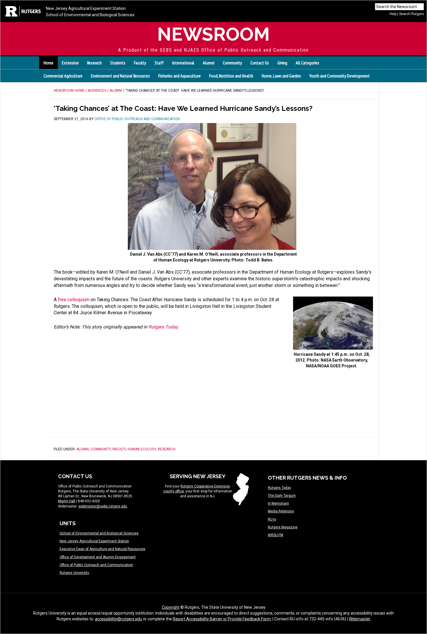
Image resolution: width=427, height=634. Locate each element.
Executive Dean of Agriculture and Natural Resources (102, 549)
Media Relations (281, 511)
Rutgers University (74, 573)
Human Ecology (142, 449)
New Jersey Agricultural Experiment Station (86, 8)
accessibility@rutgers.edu (118, 619)
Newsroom (213, 34)
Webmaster (359, 619)
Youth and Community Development (339, 76)
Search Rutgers (411, 14)
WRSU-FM (275, 535)
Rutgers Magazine (282, 527)
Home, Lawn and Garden (281, 76)
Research (166, 449)
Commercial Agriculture (63, 76)
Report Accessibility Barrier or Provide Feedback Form (222, 619)
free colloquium (73, 299)
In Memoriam (278, 503)
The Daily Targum (282, 496)
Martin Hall (66, 501)
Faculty (119, 449)
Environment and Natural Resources (120, 76)
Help (393, 14)
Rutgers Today (163, 327)
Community (101, 449)
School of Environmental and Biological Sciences (90, 14)
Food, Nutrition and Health (231, 76)
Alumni (82, 449)
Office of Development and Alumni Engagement (98, 557)
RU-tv (272, 519)
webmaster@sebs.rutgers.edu (102, 506)
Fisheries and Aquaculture (179, 76)
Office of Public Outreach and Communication (96, 565)
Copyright (171, 607)
